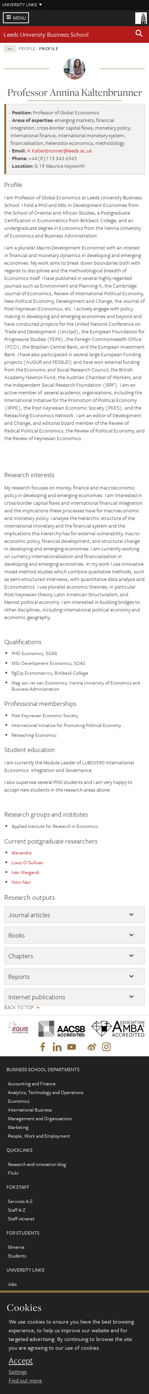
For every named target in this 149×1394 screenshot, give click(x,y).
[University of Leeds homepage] (141, 17)
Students (17, 1255)
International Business (30, 1109)
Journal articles (29, 914)
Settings (18, 1371)
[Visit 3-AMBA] (115, 1028)
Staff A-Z (16, 1210)
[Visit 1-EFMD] (18, 1028)
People (27, 48)
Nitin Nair (21, 882)
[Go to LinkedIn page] (57, 1047)
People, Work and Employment (39, 1135)
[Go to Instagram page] (106, 1047)
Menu (19, 17)
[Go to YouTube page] (71, 1047)
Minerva (16, 1247)
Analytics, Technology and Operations (45, 1092)
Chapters (20, 955)
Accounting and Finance (32, 1083)
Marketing (18, 1127)
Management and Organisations (40, 1118)
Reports (19, 976)
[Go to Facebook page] (42, 1047)
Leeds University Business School (46, 34)
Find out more (25, 1380)
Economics (18, 1101)
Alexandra (21, 852)
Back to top (19, 1007)
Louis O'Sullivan (27, 862)
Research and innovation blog (37, 1164)
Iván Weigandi (25, 872)
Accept (21, 1360)
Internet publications (36, 996)
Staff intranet (21, 1218)
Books (16, 935)
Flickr (13, 1172)
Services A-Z (20, 1201)
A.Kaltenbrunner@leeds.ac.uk (59, 150)
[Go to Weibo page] (92, 1047)
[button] (139, 34)
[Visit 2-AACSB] (59, 1028)
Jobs (12, 1284)
